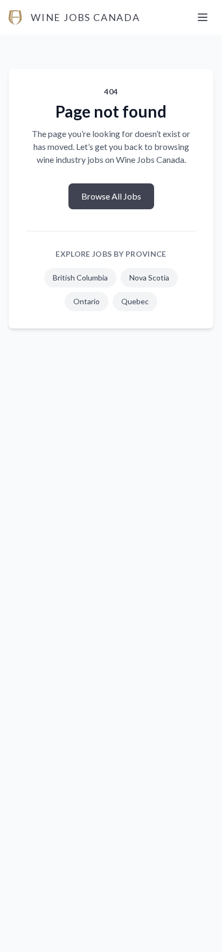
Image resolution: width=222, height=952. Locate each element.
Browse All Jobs (111, 196)
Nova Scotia (149, 277)
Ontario (86, 301)
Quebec (135, 301)
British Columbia (80, 277)
